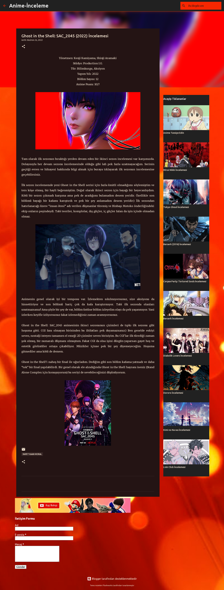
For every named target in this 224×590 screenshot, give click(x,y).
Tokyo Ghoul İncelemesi (176, 207)
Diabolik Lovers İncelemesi (177, 355)
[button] (23, 47)
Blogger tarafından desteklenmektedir (114, 578)
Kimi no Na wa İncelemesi (176, 430)
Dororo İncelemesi (173, 393)
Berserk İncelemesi (173, 318)
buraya (98, 169)
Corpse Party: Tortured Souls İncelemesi (184, 281)
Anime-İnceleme (29, 6)
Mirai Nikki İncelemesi (175, 170)
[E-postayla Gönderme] (23, 450)
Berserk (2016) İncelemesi (177, 244)
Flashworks (107, 585)
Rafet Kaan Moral (32, 454)
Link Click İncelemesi (174, 467)
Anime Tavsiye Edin (173, 133)
